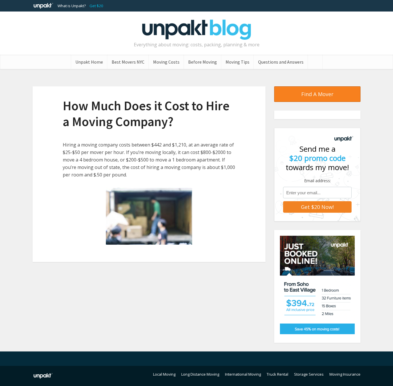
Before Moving (202, 62)
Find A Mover (317, 94)
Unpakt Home (89, 62)
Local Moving (164, 374)
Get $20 (96, 5)
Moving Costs (166, 62)
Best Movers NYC (128, 62)
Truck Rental (277, 374)
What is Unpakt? (72, 5)
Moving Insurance (344, 374)
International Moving (243, 374)
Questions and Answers (281, 62)
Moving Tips (237, 62)
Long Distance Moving (200, 374)
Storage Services (309, 374)
